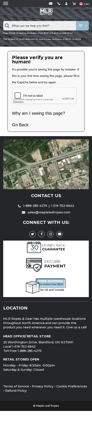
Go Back (20, 124)
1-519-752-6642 (62, 206)
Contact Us (46, 195)
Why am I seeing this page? (38, 113)
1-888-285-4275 (35, 206)
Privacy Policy (42, 386)
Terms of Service (16, 386)
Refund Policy (16, 391)
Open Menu (5, 3)
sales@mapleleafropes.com (48, 212)
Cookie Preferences (71, 386)
